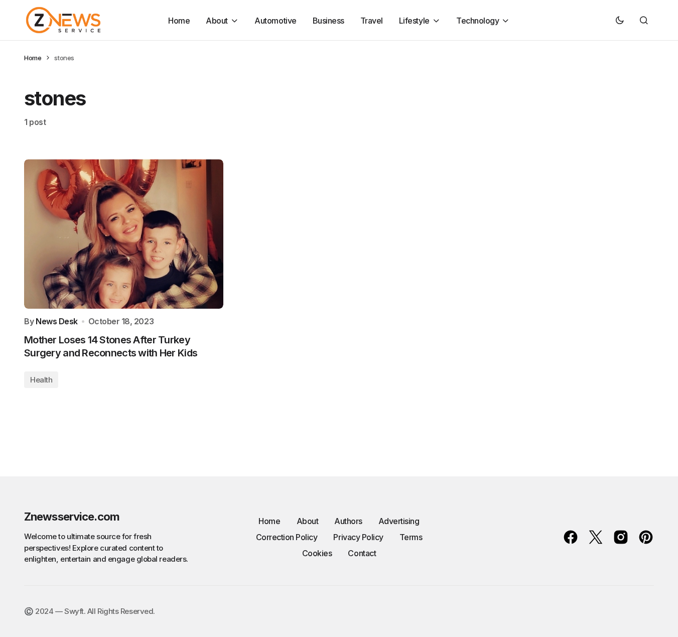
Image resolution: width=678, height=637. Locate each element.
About (308, 521)
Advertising (399, 521)
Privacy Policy (358, 537)
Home (32, 58)
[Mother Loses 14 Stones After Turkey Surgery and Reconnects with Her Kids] (123, 234)
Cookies (317, 553)
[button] (620, 20)
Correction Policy (287, 537)
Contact (362, 553)
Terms (411, 537)
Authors (348, 521)
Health (41, 380)
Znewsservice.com (71, 516)
